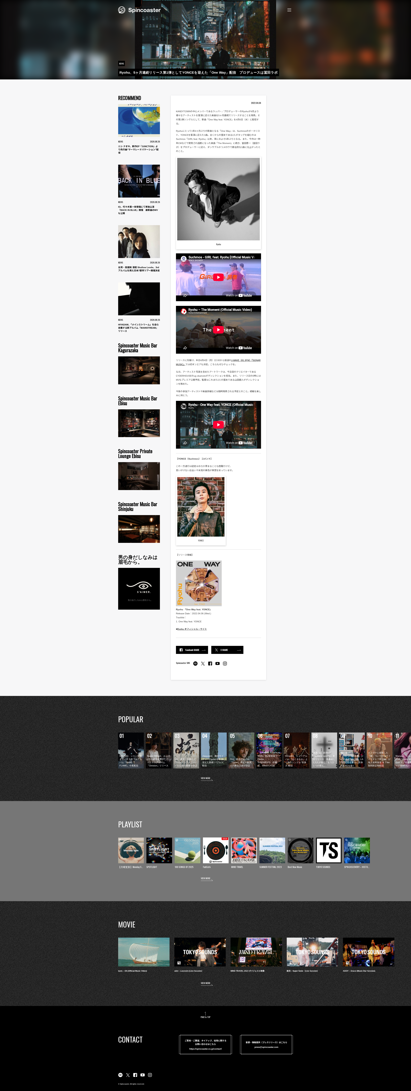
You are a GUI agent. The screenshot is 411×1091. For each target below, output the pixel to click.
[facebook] (210, 665)
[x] (202, 665)
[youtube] (217, 665)
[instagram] (224, 665)
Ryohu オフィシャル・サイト (192, 629)
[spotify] (195, 665)
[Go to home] (139, 10)
